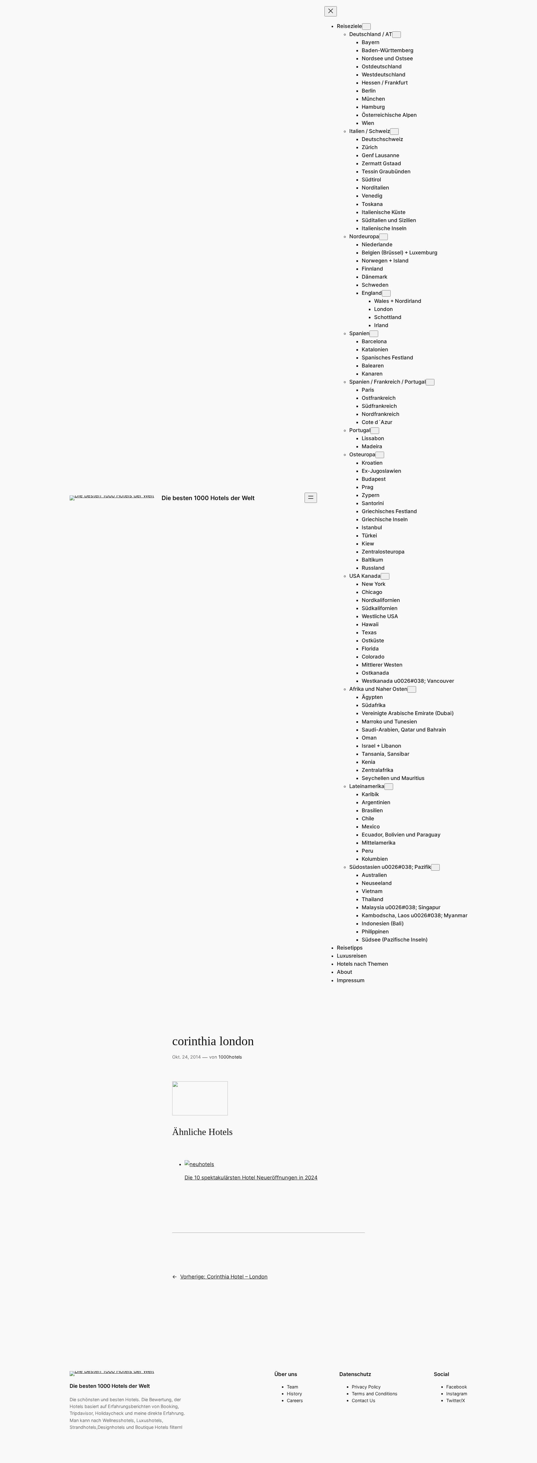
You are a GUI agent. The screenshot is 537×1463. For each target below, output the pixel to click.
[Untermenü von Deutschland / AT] (396, 34)
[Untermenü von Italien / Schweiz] (394, 131)
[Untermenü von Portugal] (374, 430)
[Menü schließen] (330, 11)
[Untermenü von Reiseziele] (366, 26)
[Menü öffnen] (311, 498)
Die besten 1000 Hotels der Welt (208, 498)
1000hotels (230, 1057)
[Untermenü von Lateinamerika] (388, 786)
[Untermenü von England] (386, 293)
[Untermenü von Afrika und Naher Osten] (411, 689)
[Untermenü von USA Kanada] (385, 576)
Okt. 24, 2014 (186, 1057)
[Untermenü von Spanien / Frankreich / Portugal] (430, 382)
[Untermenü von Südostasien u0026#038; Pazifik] (435, 867)
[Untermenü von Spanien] (373, 333)
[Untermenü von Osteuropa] (379, 455)
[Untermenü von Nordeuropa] (383, 237)
